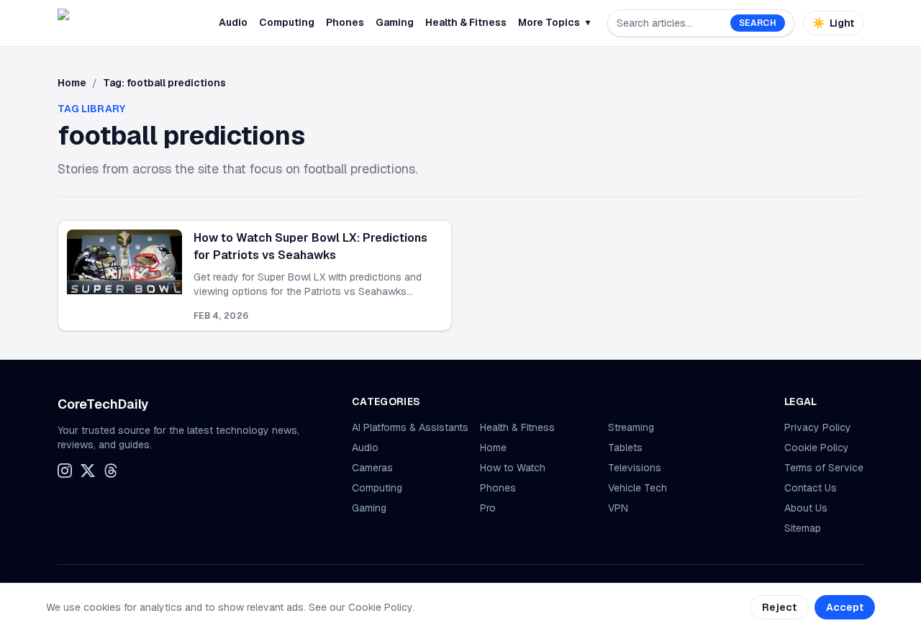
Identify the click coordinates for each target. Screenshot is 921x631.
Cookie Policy (816, 447)
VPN (618, 507)
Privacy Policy (817, 427)
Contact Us (810, 487)
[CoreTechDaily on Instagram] (65, 470)
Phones (345, 22)
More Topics (554, 22)
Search (757, 23)
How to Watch (512, 467)
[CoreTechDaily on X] (88, 470)
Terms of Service (823, 467)
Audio (233, 22)
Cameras (372, 467)
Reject (779, 607)
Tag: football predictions (164, 82)
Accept (844, 607)
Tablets (625, 447)
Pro (488, 507)
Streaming (631, 427)
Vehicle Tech (637, 487)
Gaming (395, 22)
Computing (286, 22)
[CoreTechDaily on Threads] (111, 470)
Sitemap (802, 528)
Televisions (634, 467)
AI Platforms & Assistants (410, 427)
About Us (805, 507)
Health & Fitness (466, 22)
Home (72, 82)
